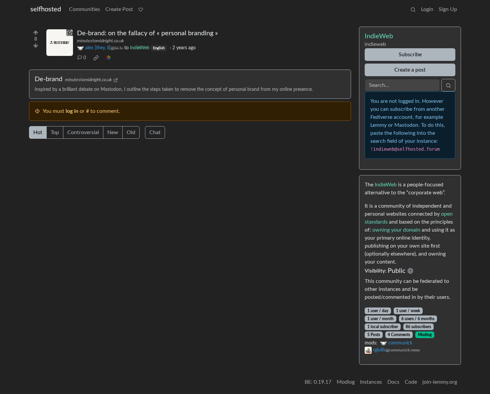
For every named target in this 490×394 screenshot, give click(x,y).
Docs (393, 382)
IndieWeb (386, 184)
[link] (96, 58)
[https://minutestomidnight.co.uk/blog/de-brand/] (59, 42)
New (112, 132)
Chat (155, 132)
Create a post (410, 70)
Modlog (425, 335)
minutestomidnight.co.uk (100, 41)
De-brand (48, 79)
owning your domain (396, 230)
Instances (371, 382)
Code (411, 382)
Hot (37, 132)
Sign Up (448, 9)
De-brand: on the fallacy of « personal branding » (147, 33)
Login (427, 9)
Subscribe (410, 54)
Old (131, 132)
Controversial (83, 132)
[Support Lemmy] (141, 9)
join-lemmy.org (439, 382)
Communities (84, 9)
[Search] (413, 9)
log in (72, 111)
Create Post (119, 9)
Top (55, 132)
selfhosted (45, 9)
